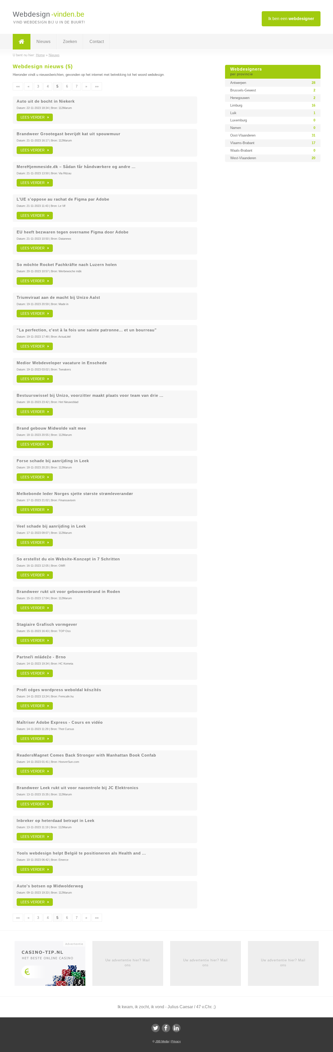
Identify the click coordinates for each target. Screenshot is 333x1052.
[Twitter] (155, 1028)
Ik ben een (291, 18)
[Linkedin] (176, 1028)
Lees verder (34, 117)
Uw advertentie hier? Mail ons (127, 962)
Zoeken (70, 41)
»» (97, 86)
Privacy (176, 1041)
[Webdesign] (21, 41)
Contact (96, 41)
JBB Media (162, 1041)
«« (18, 86)
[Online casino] (53, 965)
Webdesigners (246, 71)
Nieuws (43, 41)
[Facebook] (166, 1028)
